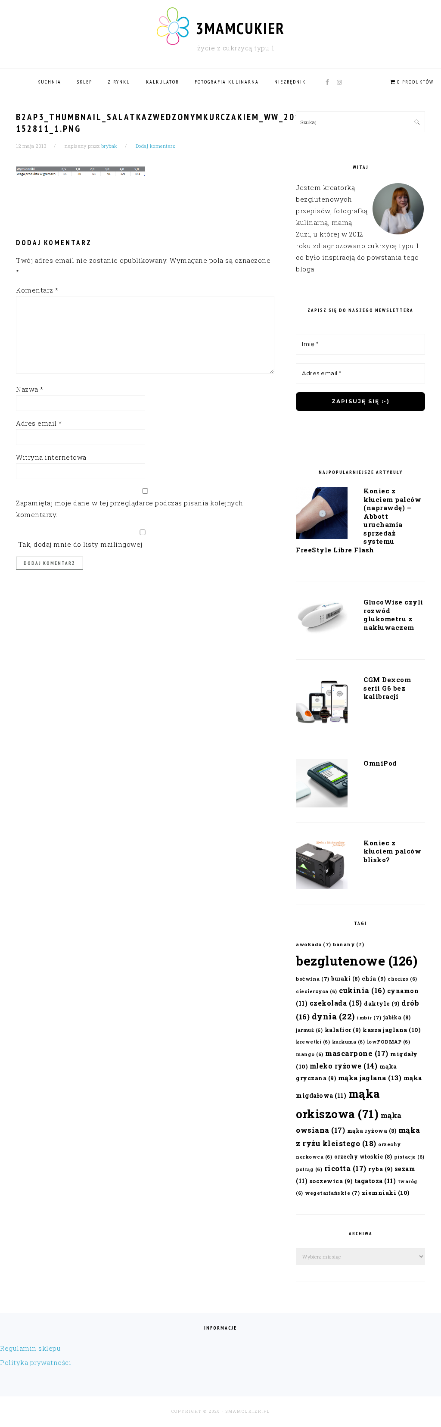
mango (309, 1054)
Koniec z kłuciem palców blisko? (392, 851)
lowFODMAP (388, 1042)
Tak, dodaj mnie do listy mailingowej (79, 544)
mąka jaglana (370, 1077)
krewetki (313, 1042)
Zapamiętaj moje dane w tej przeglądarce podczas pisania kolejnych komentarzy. (129, 509)
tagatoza (375, 1181)
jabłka (396, 1017)
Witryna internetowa (51, 457)
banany (348, 944)
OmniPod (380, 763)
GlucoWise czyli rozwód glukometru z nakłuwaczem (393, 615)
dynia (333, 1016)
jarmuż (309, 1030)
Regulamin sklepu (30, 1348)
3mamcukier (240, 28)
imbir (369, 1017)
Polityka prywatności (35, 1362)
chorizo (402, 979)
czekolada (336, 1002)
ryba (380, 1168)
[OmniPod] (322, 785)
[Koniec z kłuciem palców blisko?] (322, 865)
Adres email (39, 423)
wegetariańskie (332, 1193)
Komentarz (37, 290)
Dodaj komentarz (155, 146)
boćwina (312, 978)
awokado (313, 944)
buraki (345, 978)
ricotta (345, 1168)
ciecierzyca (316, 991)
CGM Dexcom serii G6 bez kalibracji (387, 688)
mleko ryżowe (344, 1066)
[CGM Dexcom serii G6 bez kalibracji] (322, 703)
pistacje (409, 1157)
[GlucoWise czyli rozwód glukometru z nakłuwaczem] (322, 619)
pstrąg (309, 1169)
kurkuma (348, 1042)
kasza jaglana (391, 1030)
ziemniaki (386, 1192)
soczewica (331, 1180)
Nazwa (29, 389)
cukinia (362, 990)
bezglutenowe (356, 960)
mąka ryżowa (372, 1130)
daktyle (382, 1003)
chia (374, 978)
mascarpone (356, 1053)
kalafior (343, 1029)
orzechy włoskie (363, 1156)
